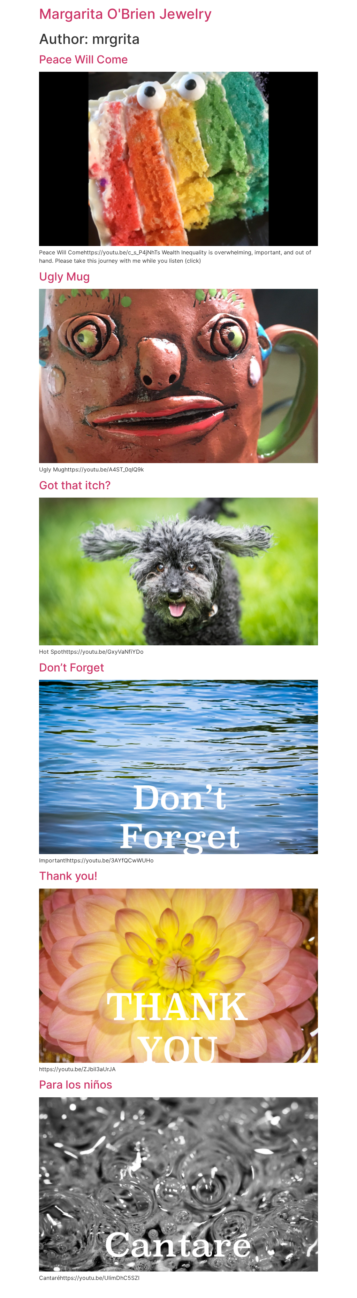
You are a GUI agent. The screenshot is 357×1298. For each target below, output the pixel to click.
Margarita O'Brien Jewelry (125, 13)
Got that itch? (75, 485)
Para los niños (75, 1084)
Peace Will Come (83, 59)
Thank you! (68, 876)
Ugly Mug (64, 276)
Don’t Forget (71, 667)
